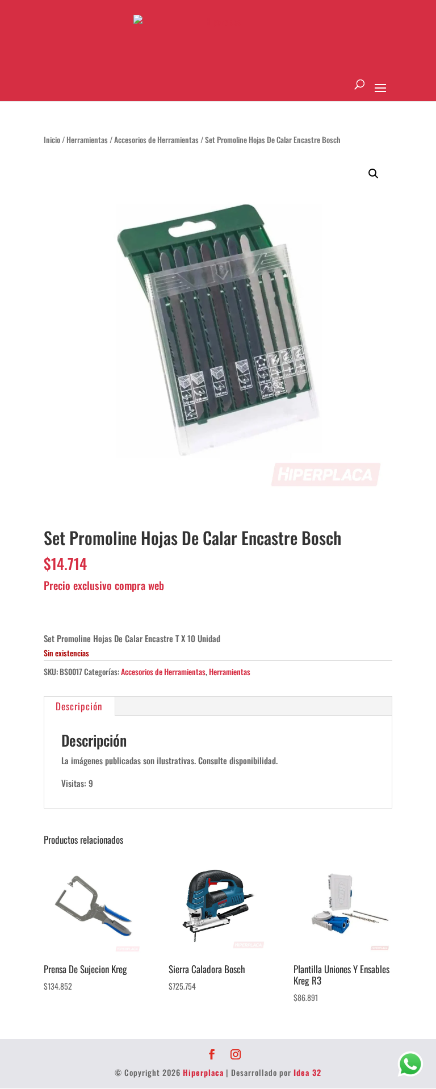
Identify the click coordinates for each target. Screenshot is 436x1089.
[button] (373, 174)
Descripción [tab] (79, 706)
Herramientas (87, 139)
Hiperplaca (203, 1072)
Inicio (52, 139)
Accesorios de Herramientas (156, 139)
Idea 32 (307, 1072)
